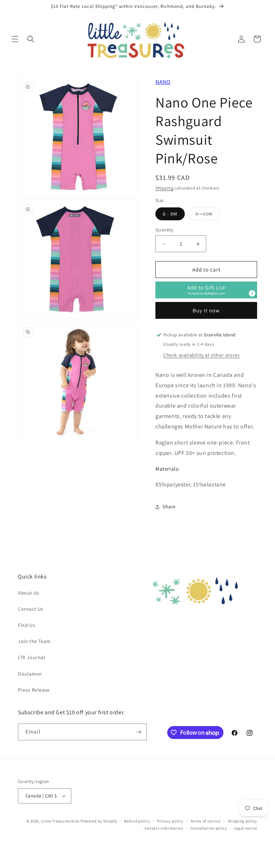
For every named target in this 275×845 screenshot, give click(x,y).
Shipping (164, 188)
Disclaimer (30, 674)
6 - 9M (170, 214)
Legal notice (245, 828)
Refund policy (137, 821)
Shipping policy (242, 821)
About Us (28, 593)
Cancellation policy (208, 828)
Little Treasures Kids (60, 821)
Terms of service (205, 821)
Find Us (26, 625)
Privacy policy (170, 821)
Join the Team (34, 641)
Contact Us (30, 609)
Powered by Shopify (99, 821)
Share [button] (169, 506)
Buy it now (206, 310)
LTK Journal (31, 657)
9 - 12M (208, 215)
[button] (15, 39)
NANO (162, 82)
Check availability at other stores (201, 355)
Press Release (34, 690)
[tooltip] (252, 293)
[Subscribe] (138, 732)
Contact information (164, 828)
